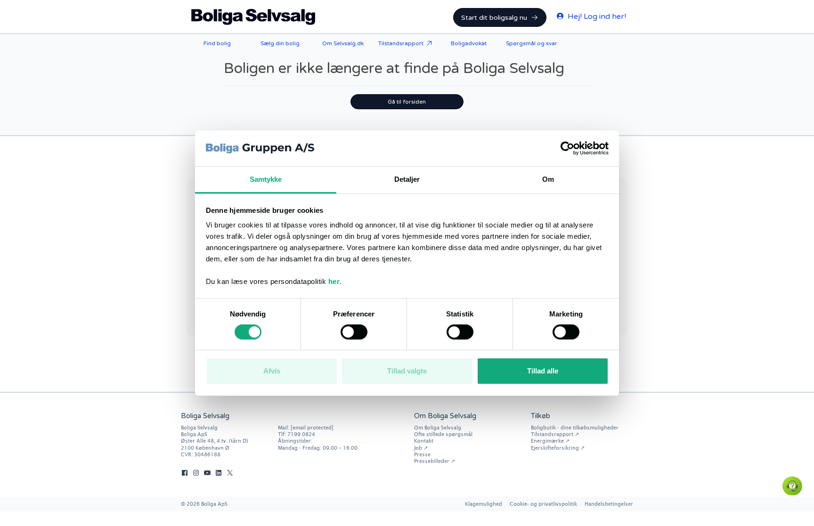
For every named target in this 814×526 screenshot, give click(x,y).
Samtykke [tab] (266, 179)
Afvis (271, 371)
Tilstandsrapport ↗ (555, 434)
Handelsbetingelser (609, 504)
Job (418, 448)
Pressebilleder (431, 461)
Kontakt (423, 440)
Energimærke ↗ (550, 440)
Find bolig (217, 43)
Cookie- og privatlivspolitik (543, 504)
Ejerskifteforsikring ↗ (558, 448)
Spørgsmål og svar (531, 43)
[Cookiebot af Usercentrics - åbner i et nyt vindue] (567, 148)
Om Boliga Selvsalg (437, 427)
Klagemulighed (483, 504)
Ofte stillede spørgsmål (443, 434)
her (334, 281)
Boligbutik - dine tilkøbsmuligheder (575, 427)
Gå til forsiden (407, 101)
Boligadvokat (469, 43)
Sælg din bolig (280, 43)
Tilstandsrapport (400, 43)
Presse (422, 454)
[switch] (354, 332)
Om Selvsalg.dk (343, 43)
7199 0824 (301, 434)
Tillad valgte (407, 371)
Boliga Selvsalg (253, 17)
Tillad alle (542, 371)
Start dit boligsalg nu (494, 18)
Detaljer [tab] (407, 179)
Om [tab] (548, 179)
